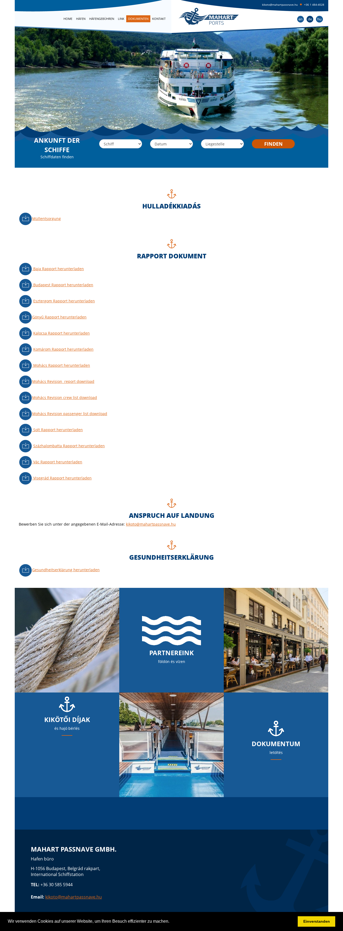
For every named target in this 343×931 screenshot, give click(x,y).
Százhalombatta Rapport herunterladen (69, 445)
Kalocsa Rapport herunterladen (61, 333)
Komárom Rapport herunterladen (63, 349)
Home (68, 19)
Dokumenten (138, 19)
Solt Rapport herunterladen (57, 429)
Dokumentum (276, 743)
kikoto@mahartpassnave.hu (280, 4)
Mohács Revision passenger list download (69, 413)
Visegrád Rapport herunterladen (62, 478)
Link (121, 19)
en (301, 19)
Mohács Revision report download (63, 381)
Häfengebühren (101, 19)
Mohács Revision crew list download (64, 397)
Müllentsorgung (46, 218)
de (310, 19)
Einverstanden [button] (316, 921)
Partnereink (171, 652)
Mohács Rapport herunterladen (61, 365)
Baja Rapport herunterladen (58, 268)
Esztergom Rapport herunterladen (64, 300)
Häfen (80, 19)
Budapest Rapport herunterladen (62, 284)
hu (319, 19)
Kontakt (159, 19)
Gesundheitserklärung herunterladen (66, 569)
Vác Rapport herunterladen (57, 461)
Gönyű (59, 317)
